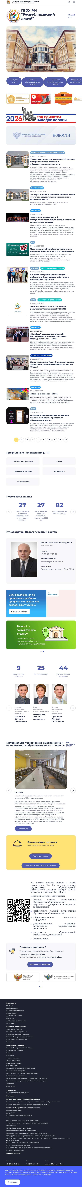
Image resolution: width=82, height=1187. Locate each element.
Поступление (37, 188)
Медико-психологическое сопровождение (22, 1073)
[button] (69, 2)
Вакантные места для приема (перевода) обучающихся (26, 1133)
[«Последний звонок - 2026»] (17, 394)
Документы (10, 1113)
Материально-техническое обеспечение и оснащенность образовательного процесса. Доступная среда (38, 1139)
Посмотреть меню (40, 856)
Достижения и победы (14, 1016)
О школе (9, 1005)
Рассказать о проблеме (40, 964)
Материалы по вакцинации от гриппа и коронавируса (26, 1078)
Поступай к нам (14, 81)
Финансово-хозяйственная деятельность (21, 1131)
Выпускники (11, 1023)
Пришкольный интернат (15, 1071)
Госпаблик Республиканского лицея (55, 82)
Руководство (11, 1125)
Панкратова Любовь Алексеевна (39, 716)
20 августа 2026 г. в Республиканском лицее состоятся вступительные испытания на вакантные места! (52, 196)
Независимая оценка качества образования (23, 1099)
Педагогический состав (15, 1011)
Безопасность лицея (14, 1063)
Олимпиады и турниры (41, 355)
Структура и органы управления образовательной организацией (30, 1136)
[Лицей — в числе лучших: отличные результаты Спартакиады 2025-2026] (17, 307)
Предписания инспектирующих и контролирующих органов (28, 1148)
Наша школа (11, 1003)
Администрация (12, 1008)
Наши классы (11, 1013)
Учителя (34, 268)
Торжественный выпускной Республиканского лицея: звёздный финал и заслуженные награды (53, 219)
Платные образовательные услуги (32, 82)
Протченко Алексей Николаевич (58, 718)
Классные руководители (15, 1076)
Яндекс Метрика (46, 1170)
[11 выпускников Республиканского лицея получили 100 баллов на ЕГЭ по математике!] (17, 249)
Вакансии (10, 1042)
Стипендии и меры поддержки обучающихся (23, 1142)
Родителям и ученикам (15, 1045)
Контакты (10, 1096)
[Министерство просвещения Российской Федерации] (23, 977)
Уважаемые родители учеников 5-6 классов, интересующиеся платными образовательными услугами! (52, 161)
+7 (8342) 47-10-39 (12, 1164)
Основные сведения (14, 1110)
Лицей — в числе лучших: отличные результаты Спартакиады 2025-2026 (48, 307)
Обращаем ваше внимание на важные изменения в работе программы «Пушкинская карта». (49, 417)
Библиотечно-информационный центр (20, 1068)
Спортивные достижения (52, 268)
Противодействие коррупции (17, 1093)
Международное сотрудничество (18, 1128)
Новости (9, 1053)
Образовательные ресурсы (16, 1032)
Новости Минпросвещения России (19, 1037)
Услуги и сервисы (13, 1060)
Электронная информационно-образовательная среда (26, 1081)
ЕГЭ (32, 242)
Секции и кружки (13, 1058)
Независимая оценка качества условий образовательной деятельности (33, 1102)
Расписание (11, 1087)
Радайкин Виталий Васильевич (21, 718)
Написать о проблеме (19, 611)
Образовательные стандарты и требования (22, 1120)
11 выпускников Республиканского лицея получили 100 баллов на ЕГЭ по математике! (52, 250)
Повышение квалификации (16, 1039)
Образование (11, 1118)
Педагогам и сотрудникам (16, 1027)
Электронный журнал (14, 1029)
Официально (11, 1090)
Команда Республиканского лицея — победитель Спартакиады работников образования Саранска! (49, 277)
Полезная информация (15, 1050)
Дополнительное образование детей (47, 153)
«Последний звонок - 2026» (44, 394)
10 (66, 440)
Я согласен (12, 1182)
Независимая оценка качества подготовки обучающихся (27, 1104)
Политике (47, 1175)
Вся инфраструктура (70, 744)
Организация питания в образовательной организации (27, 1123)
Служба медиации (13, 1066)
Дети (33, 300)
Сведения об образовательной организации (23, 1108)
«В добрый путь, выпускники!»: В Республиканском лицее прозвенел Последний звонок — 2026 (48, 336)
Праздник (35, 211)
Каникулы (10, 1055)
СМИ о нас (10, 1018)
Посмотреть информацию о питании (40, 865)
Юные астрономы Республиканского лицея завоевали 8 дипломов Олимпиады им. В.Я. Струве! (52, 364)
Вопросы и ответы (13, 1153)
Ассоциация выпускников (16, 1021)
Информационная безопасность (18, 1145)
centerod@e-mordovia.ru (54, 1164)
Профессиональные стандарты (17, 1034)
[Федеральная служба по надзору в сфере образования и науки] (59, 977)
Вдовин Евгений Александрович (56, 543)
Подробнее (23, 829)
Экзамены (10, 1083)
